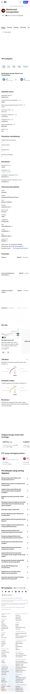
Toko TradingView (20, 653)
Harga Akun (18, 617)
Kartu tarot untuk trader (21, 655)
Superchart (3, 616)
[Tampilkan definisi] (11, 95)
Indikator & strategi (5, 686)
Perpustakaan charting (21, 677)
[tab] (19, 257)
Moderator (3, 674)
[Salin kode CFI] (7, 241)
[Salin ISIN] (11, 226)
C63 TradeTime (19, 656)
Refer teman (4, 669)
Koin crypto (4, 625)
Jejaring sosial (4, 666)
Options (3, 653)
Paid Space (4, 690)
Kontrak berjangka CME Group (21, 634)
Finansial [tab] (9, 27)
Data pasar (18, 618)
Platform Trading (19, 682)
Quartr (23, 607)
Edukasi (3, 680)
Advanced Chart (19, 680)
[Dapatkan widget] (27, 359)
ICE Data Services (19, 598)
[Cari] (20, 2)
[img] (22, 15)
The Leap (18, 629)
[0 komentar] (8, 352)
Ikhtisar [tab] (3, 27)
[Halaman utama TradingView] (5, 2)
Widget (17, 676)
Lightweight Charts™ (20, 679)
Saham (3, 620)
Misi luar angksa (19, 643)
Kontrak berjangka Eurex (21, 636)
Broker (17, 625)
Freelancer (3, 689)
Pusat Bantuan (19, 646)
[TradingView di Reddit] (26, 592)
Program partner (19, 689)
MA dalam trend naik (7, 340)
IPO (2, 646)
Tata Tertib (3, 673)
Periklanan (18, 686)
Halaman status (19, 671)
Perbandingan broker (20, 627)
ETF (2, 622)
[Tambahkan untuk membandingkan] (16, 79)
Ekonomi (3, 641)
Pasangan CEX (4, 627)
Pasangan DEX (4, 628)
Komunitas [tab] (23, 27)
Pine (2, 630)
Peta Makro (4, 655)
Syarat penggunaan (20, 661)
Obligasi (3, 624)
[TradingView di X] (2, 592)
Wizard (3, 687)
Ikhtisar (17, 624)
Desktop (3, 662)
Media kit (18, 649)
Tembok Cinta (4, 668)
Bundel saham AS (20, 637)
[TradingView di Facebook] (6, 592)
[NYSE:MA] (3, 337)
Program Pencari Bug (20, 670)
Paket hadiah (19, 620)
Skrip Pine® (4, 656)
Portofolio (3, 650)
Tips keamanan (19, 668)
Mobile (2, 661)
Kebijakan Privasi (19, 664)
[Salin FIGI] (11, 236)
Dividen (3, 644)
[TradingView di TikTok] (22, 592)
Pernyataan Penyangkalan (22, 662)
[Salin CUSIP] (9, 231)
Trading (3, 678)
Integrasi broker (19, 688)
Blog (17, 644)
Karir (17, 648)
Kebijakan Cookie (19, 665)
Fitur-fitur (18, 615)
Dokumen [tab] (16, 27)
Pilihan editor (4, 681)
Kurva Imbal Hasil (5, 652)
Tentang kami (19, 641)
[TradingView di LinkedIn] (16, 592)
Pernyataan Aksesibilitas (21, 667)
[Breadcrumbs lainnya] (6, 6)
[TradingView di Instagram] (12, 592)
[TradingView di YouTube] (9, 592)
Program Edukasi (19, 691)
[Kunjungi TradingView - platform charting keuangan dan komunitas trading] (7, 59)
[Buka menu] (2, 2)
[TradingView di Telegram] (19, 592)
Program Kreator (5, 671)
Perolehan (3, 643)
